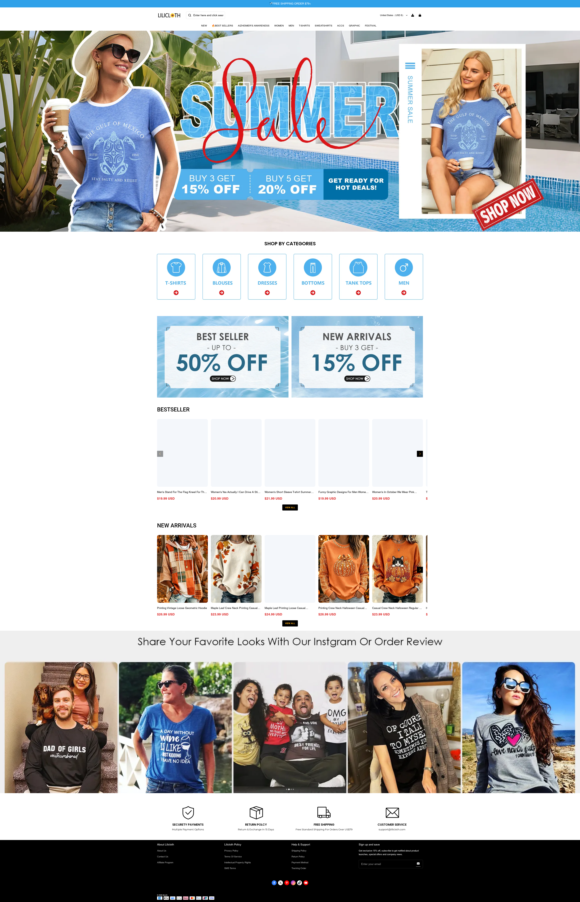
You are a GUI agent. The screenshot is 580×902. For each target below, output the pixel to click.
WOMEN (279, 25)
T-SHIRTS (304, 25)
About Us (161, 850)
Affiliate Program (165, 862)
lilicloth (165, 895)
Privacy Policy (231, 850)
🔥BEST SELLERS (222, 25)
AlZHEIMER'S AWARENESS (253, 25)
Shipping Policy (299, 850)
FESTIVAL (370, 25)
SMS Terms (230, 868)
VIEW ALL (290, 507)
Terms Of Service (233, 856)
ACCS (340, 25)
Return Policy (298, 856)
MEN (291, 25)
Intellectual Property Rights (237, 862)
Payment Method (300, 862)
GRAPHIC (354, 25)
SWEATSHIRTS (323, 25)
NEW (204, 25)
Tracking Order (299, 868)
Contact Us (162, 856)
